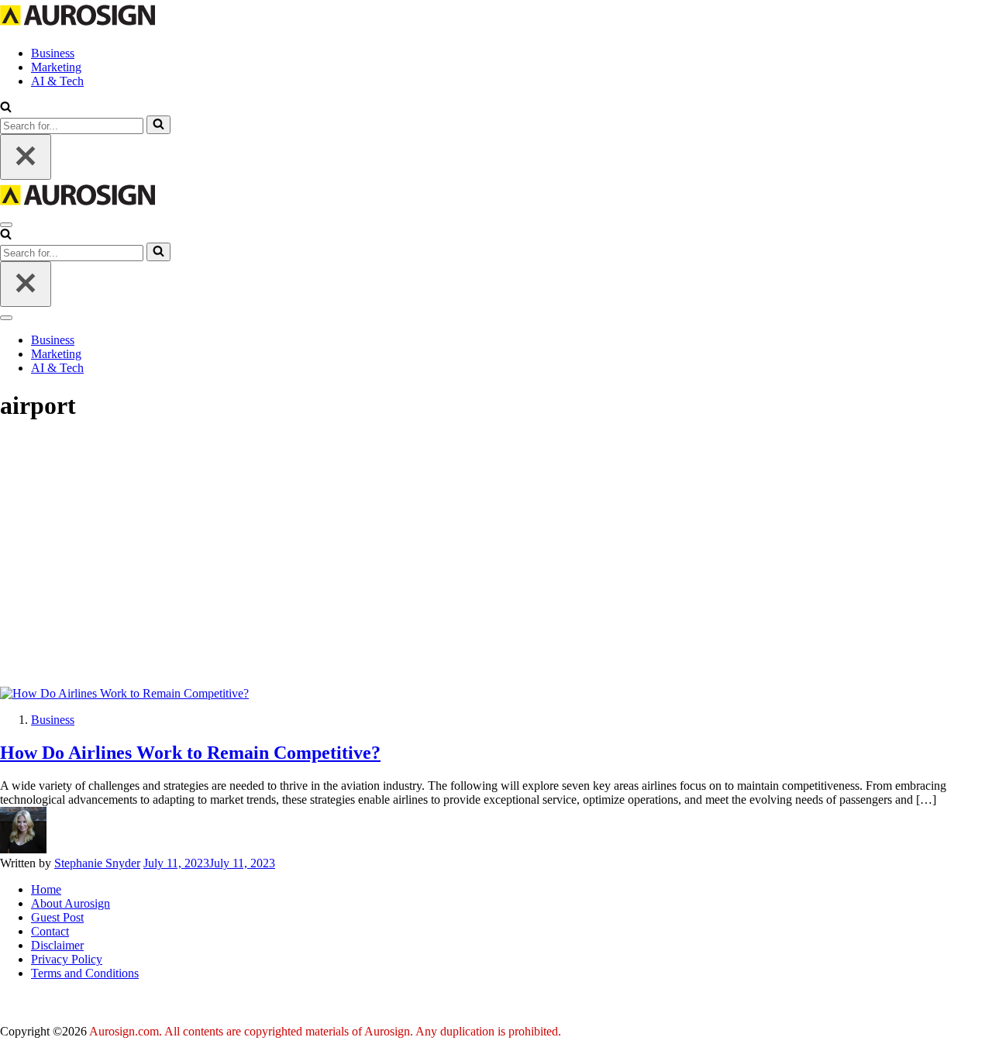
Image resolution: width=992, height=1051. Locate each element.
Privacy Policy (66, 959)
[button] (6, 108)
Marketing (56, 67)
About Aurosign (70, 903)
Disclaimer (57, 945)
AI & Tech (57, 81)
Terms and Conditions (85, 973)
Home (46, 889)
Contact (50, 931)
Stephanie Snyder (97, 863)
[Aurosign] (77, 26)
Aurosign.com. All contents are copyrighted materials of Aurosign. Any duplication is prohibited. (325, 1031)
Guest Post (57, 917)
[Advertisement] (496, 553)
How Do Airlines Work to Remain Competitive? (190, 753)
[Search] (158, 124)
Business (52, 53)
